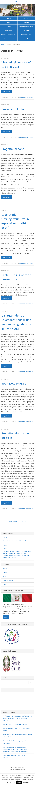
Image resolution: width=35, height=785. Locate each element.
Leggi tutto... (6, 91)
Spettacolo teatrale (13, 383)
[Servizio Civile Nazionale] (12, 636)
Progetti (8, 26)
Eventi (31, 97)
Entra (5, 617)
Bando (5, 568)
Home (9, 18)
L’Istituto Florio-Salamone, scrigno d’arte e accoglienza (16, 742)
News (4, 576)
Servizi (5, 584)
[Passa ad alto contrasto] (16, 2)
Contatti (26, 39)
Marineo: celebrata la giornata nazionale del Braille (16, 729)
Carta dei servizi (9, 39)
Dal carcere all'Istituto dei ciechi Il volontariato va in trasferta (17, 736)
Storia (26, 18)
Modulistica (8, 31)
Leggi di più (25, 782)
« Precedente (13, 521)
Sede (8, 22)
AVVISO (5, 538)
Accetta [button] (19, 782)
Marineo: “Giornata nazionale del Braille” (15, 724)
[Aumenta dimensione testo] (19, 2)
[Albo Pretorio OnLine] (12, 663)
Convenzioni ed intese (26, 26)
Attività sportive (26, 35)
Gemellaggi (26, 31)
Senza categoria (8, 580)
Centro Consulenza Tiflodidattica (9, 35)
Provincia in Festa (12, 109)
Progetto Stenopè (12, 149)
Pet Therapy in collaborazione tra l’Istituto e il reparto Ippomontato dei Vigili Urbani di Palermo (17, 718)
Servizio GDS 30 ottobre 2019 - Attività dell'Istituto (14, 757)
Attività (26, 22)
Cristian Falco (23, 97)
